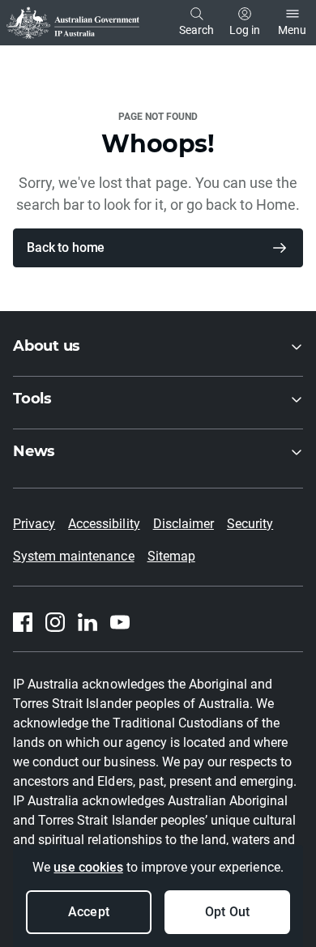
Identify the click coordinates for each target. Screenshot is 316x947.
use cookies (87, 867)
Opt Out (227, 911)
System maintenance (74, 556)
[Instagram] (55, 622)
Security (250, 523)
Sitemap (171, 556)
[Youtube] (120, 622)
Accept (88, 911)
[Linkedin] (87, 622)
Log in (244, 29)
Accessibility (103, 523)
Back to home (66, 247)
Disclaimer (183, 523)
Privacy (34, 523)
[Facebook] (22, 622)
